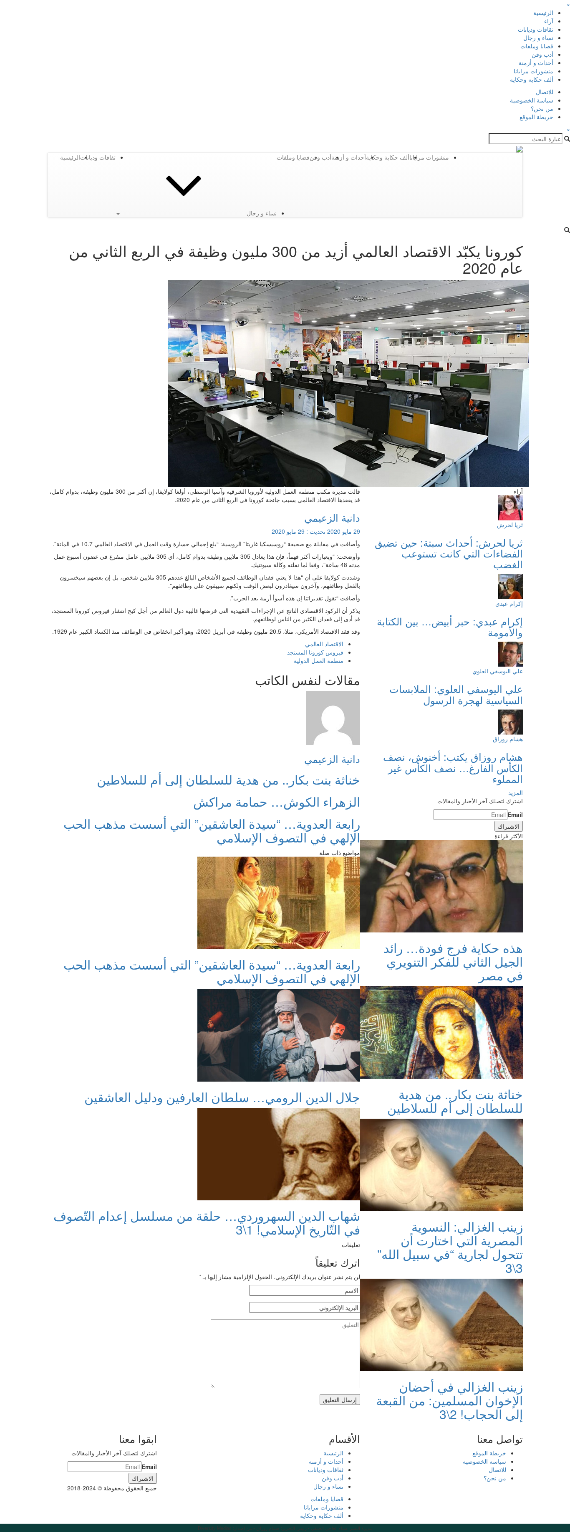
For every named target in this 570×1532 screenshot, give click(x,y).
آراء (548, 21)
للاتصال (544, 91)
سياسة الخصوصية (531, 100)
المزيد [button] (515, 792)
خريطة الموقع (536, 116)
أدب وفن (542, 54)
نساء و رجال (538, 37)
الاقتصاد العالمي (324, 644)
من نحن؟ (542, 108)
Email (515, 814)
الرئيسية (543, 12)
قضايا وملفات (536, 46)
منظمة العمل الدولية (318, 660)
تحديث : (316, 531)
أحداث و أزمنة (536, 62)
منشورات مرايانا (533, 71)
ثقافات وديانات (535, 29)
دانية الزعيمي (332, 517)
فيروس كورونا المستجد (315, 652)
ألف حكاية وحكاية (531, 79)
